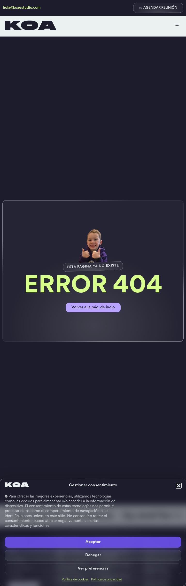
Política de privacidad (106, 579)
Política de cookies (75, 579)
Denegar (93, 555)
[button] (178, 485)
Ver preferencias (93, 569)
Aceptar (93, 542)
